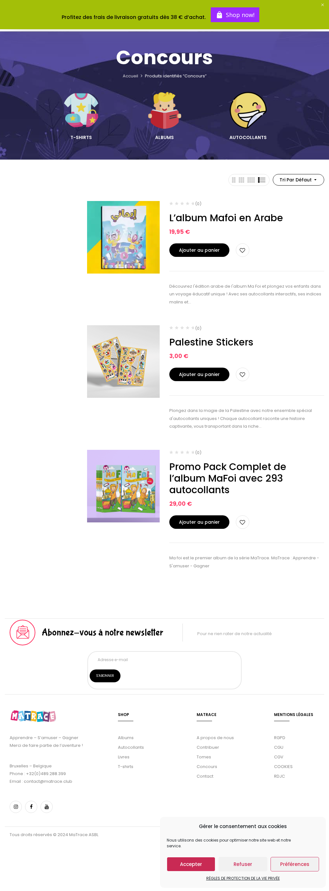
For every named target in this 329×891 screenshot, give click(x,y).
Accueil (130, 76)
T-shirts (81, 138)
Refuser (243, 864)
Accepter (191, 864)
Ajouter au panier (199, 250)
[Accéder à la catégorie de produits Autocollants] (248, 110)
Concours (207, 767)
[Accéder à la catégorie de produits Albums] (164, 110)
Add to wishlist (242, 250)
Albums (164, 138)
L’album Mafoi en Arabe (226, 218)
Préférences (294, 864)
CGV (278, 757)
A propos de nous (215, 738)
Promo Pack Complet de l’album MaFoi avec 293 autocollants (227, 478)
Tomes (204, 757)
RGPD (279, 738)
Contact (205, 776)
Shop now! (240, 15)
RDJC (280, 776)
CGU (278, 747)
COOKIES (283, 767)
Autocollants (248, 138)
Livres (123, 757)
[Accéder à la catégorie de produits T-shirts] (81, 110)
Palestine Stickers (211, 342)
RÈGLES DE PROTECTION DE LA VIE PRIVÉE (243, 878)
